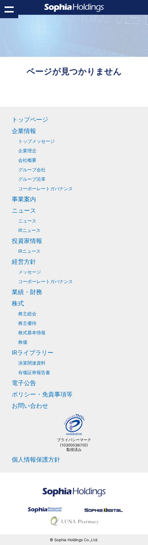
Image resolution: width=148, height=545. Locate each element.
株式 (18, 303)
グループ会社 (32, 169)
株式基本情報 (32, 332)
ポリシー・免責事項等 (42, 394)
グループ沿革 (32, 179)
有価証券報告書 (34, 372)
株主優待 (27, 323)
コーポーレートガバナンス (45, 188)
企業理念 (27, 150)
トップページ (30, 119)
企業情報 (24, 131)
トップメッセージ (36, 141)
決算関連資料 (32, 363)
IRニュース (29, 230)
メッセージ (29, 272)
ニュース (24, 210)
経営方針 (24, 261)
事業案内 (24, 199)
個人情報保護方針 (36, 459)
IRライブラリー (33, 352)
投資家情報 (27, 240)
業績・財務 (27, 292)
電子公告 (24, 383)
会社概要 (27, 160)
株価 (22, 342)
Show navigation (9, 9)
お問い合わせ (30, 405)
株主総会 (27, 313)
